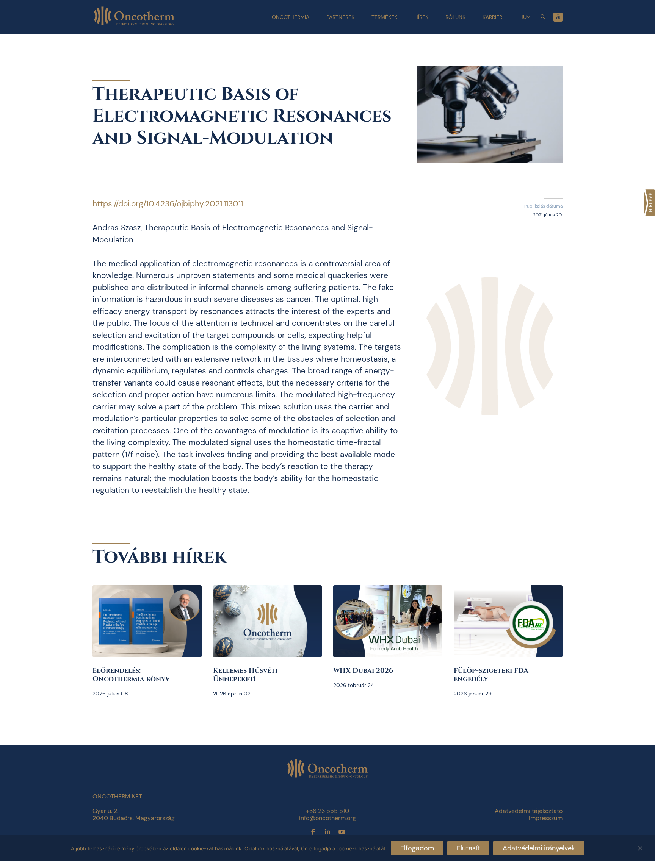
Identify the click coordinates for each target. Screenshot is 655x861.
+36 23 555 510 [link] (327, 811)
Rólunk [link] (455, 17)
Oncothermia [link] (290, 17)
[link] (649, 202)
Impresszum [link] (546, 818)
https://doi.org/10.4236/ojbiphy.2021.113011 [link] (167, 203)
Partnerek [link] (340, 17)
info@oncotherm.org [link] (327, 818)
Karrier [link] (492, 17)
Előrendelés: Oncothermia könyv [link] (130, 675)
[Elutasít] (639, 847)
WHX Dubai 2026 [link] (363, 670)
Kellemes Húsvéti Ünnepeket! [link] (245, 675)
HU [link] (523, 17)
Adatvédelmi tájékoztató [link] (529, 811)
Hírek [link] (421, 17)
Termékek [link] (384, 17)
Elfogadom (417, 848)
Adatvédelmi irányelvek (539, 848)
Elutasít (468, 848)
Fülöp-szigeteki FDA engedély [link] (491, 675)
